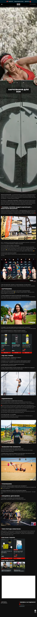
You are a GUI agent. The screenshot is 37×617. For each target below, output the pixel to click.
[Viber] (35, 612)
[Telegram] (35, 610)
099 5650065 (33, 4)
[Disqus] (18, 587)
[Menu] (2, 4)
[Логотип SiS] (18, 4)
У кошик (17, 352)
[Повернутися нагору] (35, 609)
